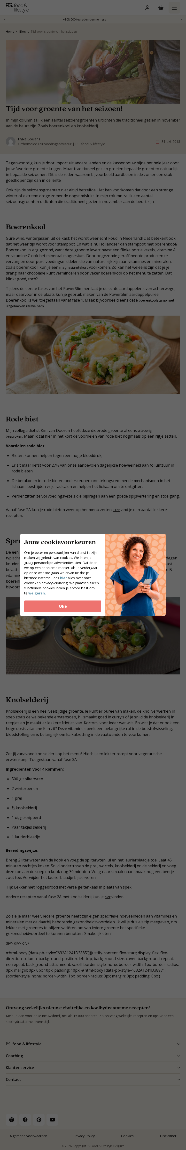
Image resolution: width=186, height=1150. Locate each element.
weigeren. (37, 593)
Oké (63, 606)
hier (63, 578)
